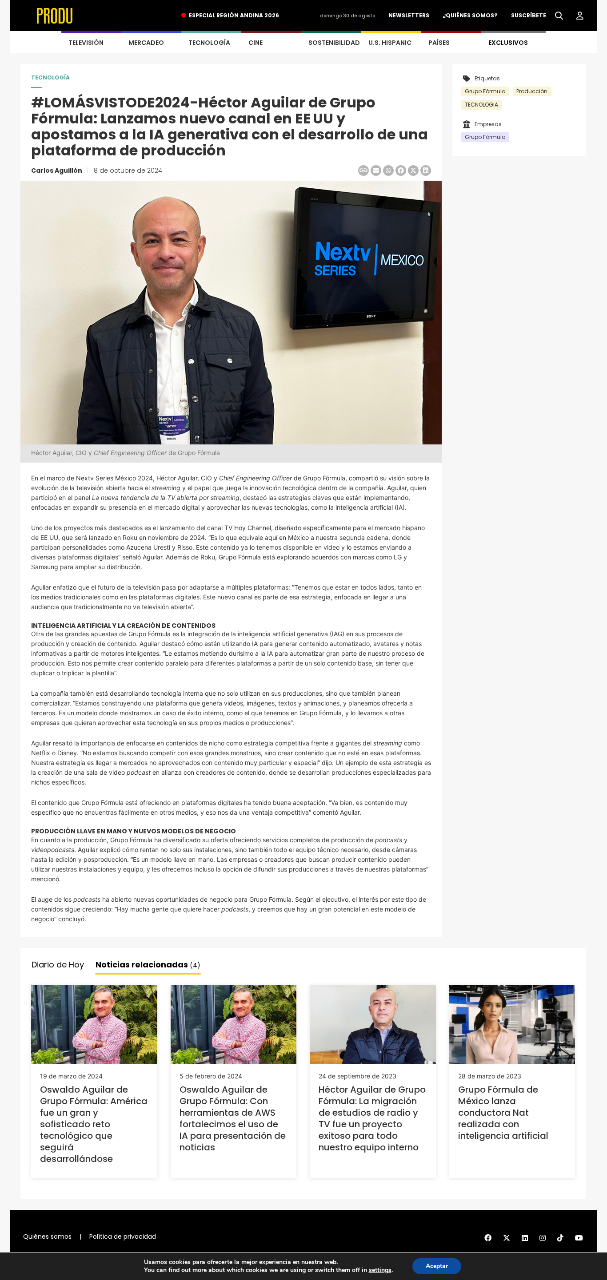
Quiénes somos (47, 1236)
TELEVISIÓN (86, 42)
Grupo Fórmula (485, 91)
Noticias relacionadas (148, 964)
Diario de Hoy (58, 964)
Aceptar (437, 1266)
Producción (531, 91)
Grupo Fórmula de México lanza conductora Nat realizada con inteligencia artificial (503, 1112)
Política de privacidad (122, 1236)
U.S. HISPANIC (389, 42)
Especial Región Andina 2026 (234, 15)
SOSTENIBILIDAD (334, 42)
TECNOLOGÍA (209, 42)
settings (380, 1270)
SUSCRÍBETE (528, 15)
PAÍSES (439, 42)
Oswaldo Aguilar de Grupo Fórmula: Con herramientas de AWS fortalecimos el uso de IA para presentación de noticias (233, 1118)
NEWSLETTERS (408, 15)
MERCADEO (146, 42)
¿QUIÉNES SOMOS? (470, 15)
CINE (255, 42)
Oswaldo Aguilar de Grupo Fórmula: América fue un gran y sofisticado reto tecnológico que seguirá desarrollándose (94, 1124)
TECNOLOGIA (481, 104)
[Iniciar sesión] (579, 16)
